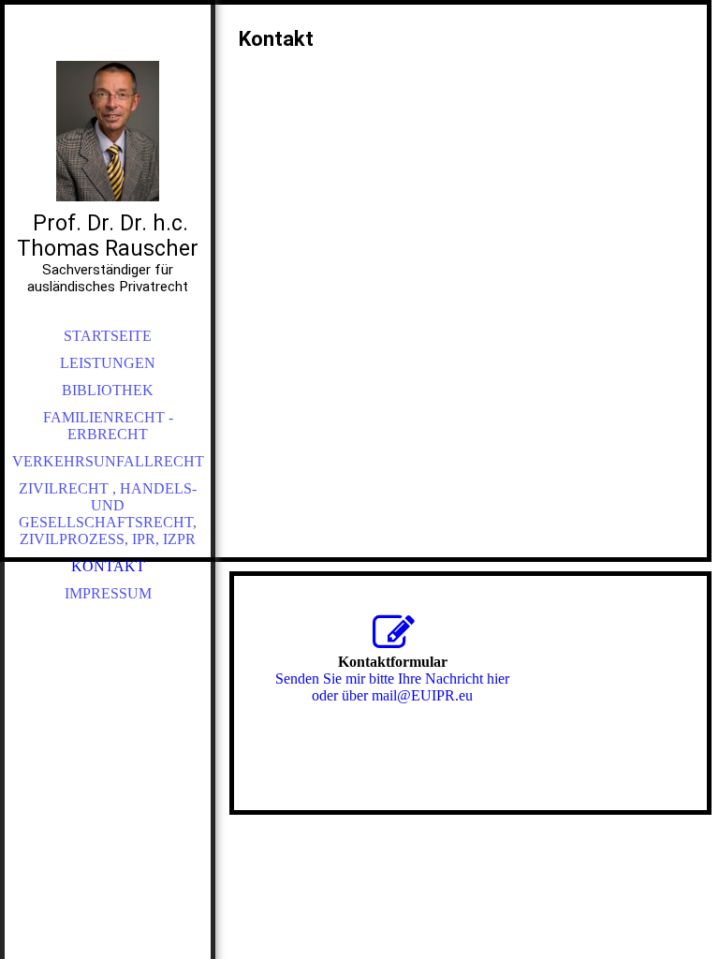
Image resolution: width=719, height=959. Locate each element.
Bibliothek (108, 390)
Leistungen (107, 363)
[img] (108, 131)
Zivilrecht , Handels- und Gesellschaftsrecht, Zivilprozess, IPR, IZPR (108, 513)
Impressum (108, 593)
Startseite (108, 336)
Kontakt (108, 566)
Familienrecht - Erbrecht (108, 425)
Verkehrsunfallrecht (108, 461)
